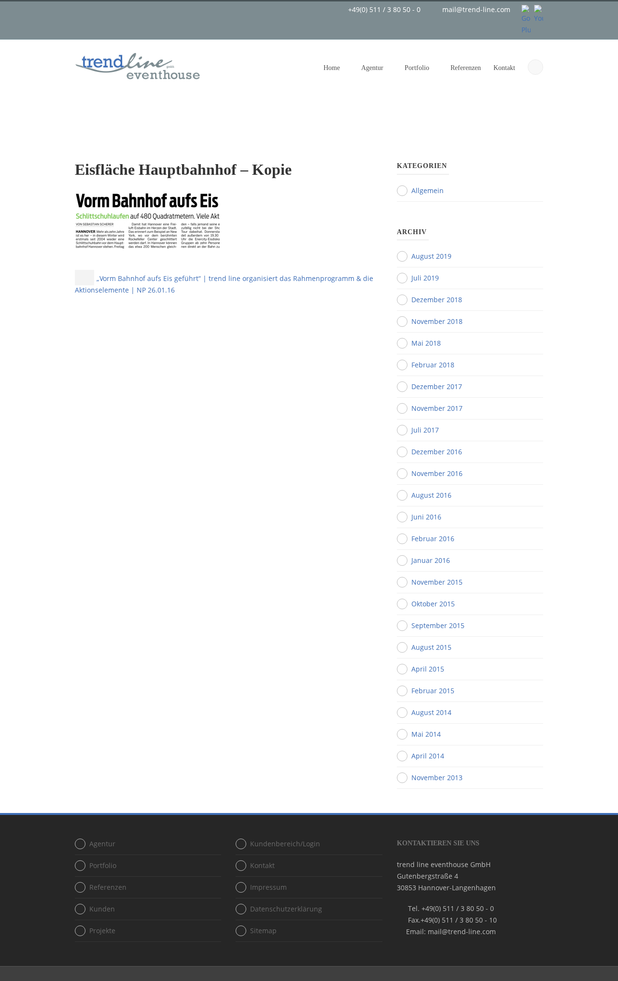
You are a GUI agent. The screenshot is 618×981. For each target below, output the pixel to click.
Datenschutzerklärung (286, 908)
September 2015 (437, 625)
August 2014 (431, 712)
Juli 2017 (425, 429)
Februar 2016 (432, 538)
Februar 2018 (432, 364)
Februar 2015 (432, 690)
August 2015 (431, 647)
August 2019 (431, 256)
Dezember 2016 (436, 451)
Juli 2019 (425, 277)
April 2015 (427, 668)
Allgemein (427, 190)
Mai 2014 (426, 734)
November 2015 (437, 582)
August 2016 (431, 495)
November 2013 (437, 777)
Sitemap (263, 930)
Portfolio (417, 67)
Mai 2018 (426, 343)
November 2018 (437, 321)
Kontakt (504, 67)
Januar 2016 (430, 560)
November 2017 (437, 408)
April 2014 (427, 755)
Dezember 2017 (436, 386)
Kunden (102, 908)
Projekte (102, 930)
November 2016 (437, 473)
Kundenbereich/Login (285, 843)
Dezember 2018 (436, 299)
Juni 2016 (426, 516)
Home (331, 67)
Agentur (372, 67)
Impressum (268, 887)
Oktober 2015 (433, 603)
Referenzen (465, 67)
